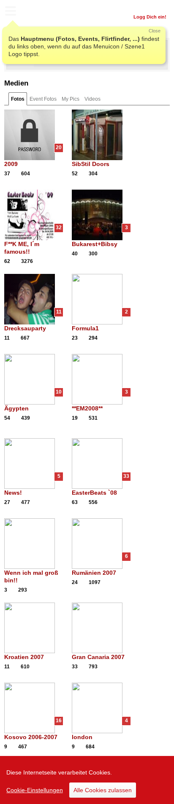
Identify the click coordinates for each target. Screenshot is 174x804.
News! (13, 492)
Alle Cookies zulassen (102, 790)
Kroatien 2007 (24, 657)
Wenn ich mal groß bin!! (31, 576)
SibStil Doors (90, 164)
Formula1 (85, 328)
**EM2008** (87, 408)
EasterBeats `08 (94, 492)
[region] (87, 780)
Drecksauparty (25, 328)
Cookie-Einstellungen (34, 790)
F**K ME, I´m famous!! (21, 248)
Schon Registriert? (145, 6)
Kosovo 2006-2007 (30, 737)
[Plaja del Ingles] (101, 628)
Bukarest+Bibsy (94, 244)
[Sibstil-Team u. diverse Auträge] (101, 135)
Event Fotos (43, 99)
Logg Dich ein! (149, 16)
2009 (11, 164)
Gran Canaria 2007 (98, 657)
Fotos (17, 99)
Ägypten (16, 408)
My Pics (70, 99)
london (82, 737)
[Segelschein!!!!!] (33, 628)
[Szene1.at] (42, 12)
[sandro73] (21, 66)
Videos (92, 99)
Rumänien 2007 (94, 572)
